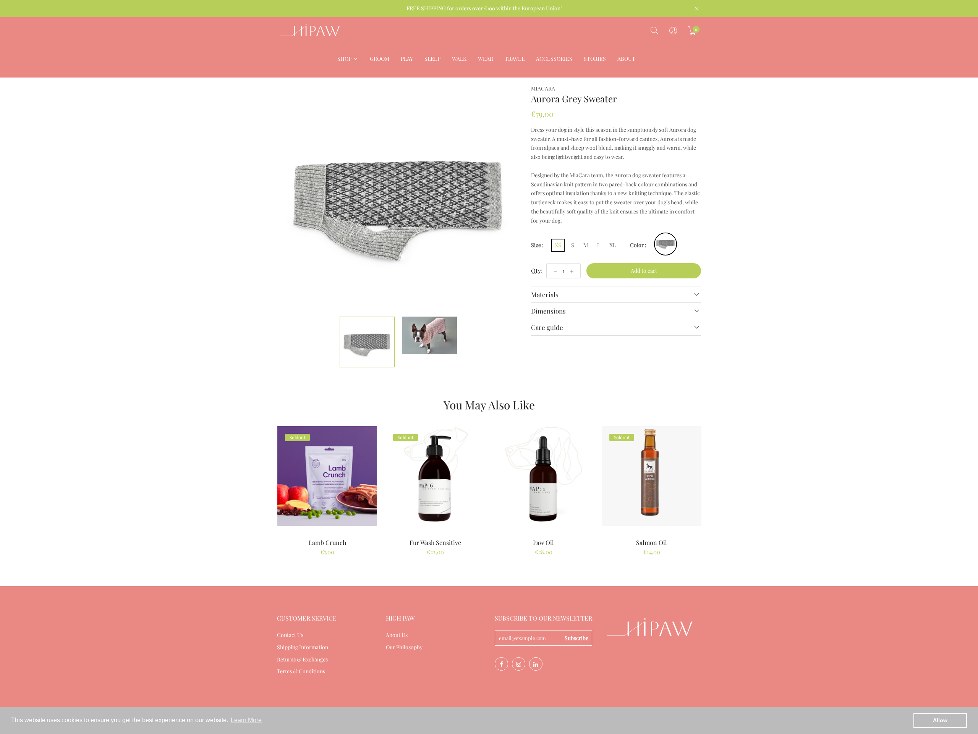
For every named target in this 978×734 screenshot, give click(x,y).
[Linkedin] (535, 664)
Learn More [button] (246, 720)
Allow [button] (940, 720)
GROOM (379, 58)
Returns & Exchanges (302, 659)
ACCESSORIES (554, 58)
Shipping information (302, 647)
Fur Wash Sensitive (435, 542)
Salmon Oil (651, 542)
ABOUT (626, 58)
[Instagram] (518, 664)
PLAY (407, 58)
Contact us (290, 635)
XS (558, 245)
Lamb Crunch (327, 542)
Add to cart (644, 270)
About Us (397, 635)
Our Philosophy (404, 647)
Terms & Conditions (301, 671)
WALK (459, 58)
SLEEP (432, 58)
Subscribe (576, 638)
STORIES (595, 58)
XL (612, 245)
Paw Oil (543, 542)
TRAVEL (515, 58)
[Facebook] (501, 664)
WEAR (485, 58)
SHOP (345, 58)
